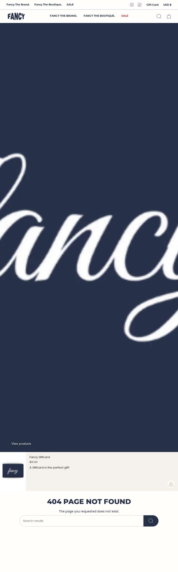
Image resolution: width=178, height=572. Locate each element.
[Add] (171, 484)
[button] (99, 16)
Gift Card (152, 4)
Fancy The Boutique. (48, 4)
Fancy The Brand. (18, 4)
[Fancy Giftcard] (13, 471)
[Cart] (169, 16)
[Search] (150, 521)
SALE (70, 4)
